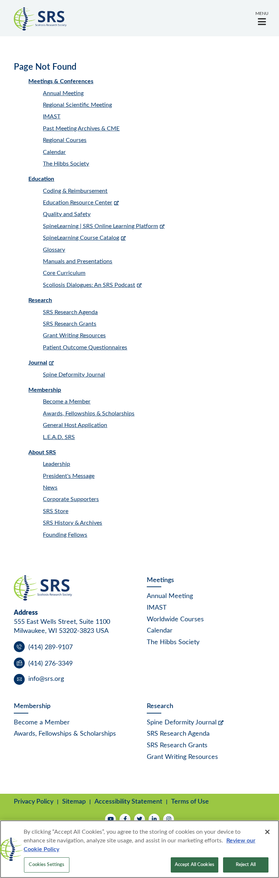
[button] (262, 18)
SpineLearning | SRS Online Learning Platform (100, 226)
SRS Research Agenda (70, 312)
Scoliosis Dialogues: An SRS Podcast (89, 285)
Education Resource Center (77, 203)
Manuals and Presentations (77, 261)
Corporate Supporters (71, 499)
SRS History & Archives (72, 523)
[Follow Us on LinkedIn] (154, 819)
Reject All (246, 864)
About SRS (42, 452)
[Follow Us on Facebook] (125, 819)
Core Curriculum (64, 273)
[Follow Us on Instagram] (168, 819)
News (50, 488)
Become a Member (66, 402)
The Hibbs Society (66, 164)
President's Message (68, 476)
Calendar (54, 152)
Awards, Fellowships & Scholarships (88, 413)
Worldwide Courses (175, 619)
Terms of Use (190, 801)
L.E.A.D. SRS (59, 437)
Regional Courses (64, 140)
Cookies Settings (46, 864)
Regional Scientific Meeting (77, 105)
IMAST (51, 116)
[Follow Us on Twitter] (139, 819)
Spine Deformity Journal (74, 375)
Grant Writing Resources (74, 335)
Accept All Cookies (194, 864)
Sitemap (74, 801)
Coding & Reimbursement (75, 191)
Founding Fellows (65, 535)
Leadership (56, 464)
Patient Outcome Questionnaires (85, 347)
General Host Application (75, 425)
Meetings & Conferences (60, 81)
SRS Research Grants (69, 324)
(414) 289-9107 (50, 647)
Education (41, 179)
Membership (44, 390)
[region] (139, 849)
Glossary (54, 250)
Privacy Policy (33, 801)
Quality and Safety (66, 214)
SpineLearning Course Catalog (81, 238)
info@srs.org (46, 679)
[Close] (267, 832)
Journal (37, 363)
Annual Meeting (63, 93)
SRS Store (55, 511)
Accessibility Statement (128, 801)
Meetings (160, 580)
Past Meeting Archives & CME (81, 128)
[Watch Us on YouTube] (110, 819)
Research (40, 300)
